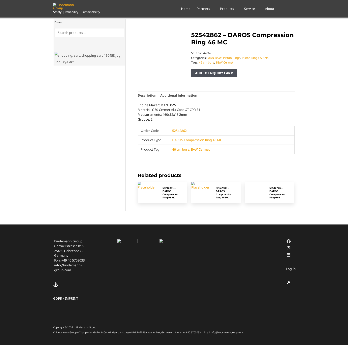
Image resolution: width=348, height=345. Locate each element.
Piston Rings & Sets (255, 58)
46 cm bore (206, 62)
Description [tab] (147, 95)
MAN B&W (214, 58)
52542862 (179, 130)
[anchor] (56, 284)
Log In (291, 269)
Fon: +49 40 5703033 (69, 260)
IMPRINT (71, 298)
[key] (288, 282)
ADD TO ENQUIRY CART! (214, 73)
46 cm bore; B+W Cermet (191, 149)
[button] (212, 9)
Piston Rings (231, 58)
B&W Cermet (224, 62)
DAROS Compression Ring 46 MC (197, 140)
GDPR (57, 298)
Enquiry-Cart (64, 62)
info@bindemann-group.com (68, 267)
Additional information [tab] (178, 95)
